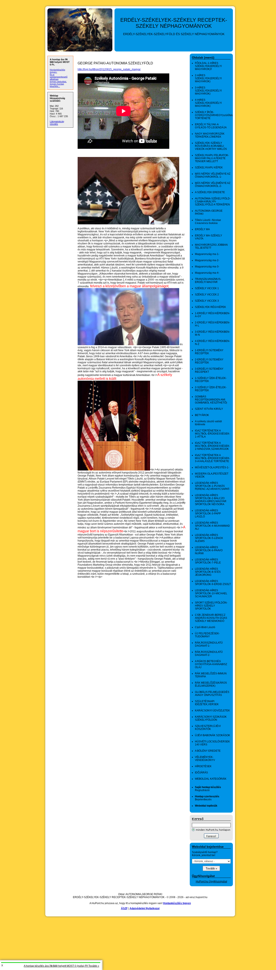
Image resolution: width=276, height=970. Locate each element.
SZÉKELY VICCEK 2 (207, 294)
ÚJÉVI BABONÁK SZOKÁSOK (212, 735)
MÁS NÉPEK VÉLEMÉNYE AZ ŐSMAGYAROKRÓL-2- (212, 185)
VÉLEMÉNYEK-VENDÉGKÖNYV (205, 759)
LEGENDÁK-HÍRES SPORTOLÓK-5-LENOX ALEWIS (209, 538)
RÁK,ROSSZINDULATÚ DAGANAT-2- (209, 653)
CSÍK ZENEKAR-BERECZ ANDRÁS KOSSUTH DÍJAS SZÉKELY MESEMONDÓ (211, 617)
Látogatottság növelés (57, 122)
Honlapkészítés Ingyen (177, 903)
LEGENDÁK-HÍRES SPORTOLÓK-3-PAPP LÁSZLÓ (208, 513)
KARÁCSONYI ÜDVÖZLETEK (212, 710)
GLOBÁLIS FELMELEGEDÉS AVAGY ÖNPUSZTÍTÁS (212, 694)
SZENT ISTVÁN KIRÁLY (209, 408)
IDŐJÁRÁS (201, 772)
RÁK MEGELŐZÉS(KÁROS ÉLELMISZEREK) (211, 684)
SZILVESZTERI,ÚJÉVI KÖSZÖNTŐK (208, 728)
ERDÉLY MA (202, 229)
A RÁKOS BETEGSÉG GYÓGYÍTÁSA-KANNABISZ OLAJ (211, 664)
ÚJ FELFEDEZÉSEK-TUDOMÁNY (207, 635)
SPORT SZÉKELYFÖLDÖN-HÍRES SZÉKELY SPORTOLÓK (211, 605)
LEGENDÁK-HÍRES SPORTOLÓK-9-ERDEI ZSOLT (213, 583)
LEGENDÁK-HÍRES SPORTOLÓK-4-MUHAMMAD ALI (212, 525)
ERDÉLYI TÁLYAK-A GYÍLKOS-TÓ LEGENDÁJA (211, 126)
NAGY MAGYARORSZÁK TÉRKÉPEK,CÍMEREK (209, 135)
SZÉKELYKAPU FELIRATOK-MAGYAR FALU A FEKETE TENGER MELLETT (212, 158)
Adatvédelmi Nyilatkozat (145, 908)
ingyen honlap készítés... (57, 85)
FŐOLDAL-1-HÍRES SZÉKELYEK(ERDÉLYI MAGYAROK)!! (208, 66)
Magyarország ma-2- (207, 260)
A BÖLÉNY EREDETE (208, 750)
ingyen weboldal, (58, 81)
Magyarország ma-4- (207, 272)
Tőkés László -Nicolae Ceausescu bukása (208, 222)
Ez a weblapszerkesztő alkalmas (58, 76)
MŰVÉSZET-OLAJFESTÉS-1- (212, 467)
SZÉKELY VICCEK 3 (207, 300)
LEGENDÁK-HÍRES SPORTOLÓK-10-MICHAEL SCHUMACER (211, 593)
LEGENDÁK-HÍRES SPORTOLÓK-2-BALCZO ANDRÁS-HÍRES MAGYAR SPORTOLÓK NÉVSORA (210, 500)
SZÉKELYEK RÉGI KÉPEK (210, 307)
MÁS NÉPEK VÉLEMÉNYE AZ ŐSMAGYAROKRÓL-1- (212, 175)
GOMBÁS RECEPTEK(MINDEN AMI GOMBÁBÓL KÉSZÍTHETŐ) (211, 399)
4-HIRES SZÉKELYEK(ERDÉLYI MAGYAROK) (208, 102)
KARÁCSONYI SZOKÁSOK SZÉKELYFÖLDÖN (211, 718)
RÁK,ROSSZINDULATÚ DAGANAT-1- (209, 644)
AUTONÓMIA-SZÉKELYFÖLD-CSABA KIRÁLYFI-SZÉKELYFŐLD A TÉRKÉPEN (213, 201)
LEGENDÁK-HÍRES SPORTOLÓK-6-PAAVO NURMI (209, 550)
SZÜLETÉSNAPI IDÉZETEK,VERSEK (207, 703)
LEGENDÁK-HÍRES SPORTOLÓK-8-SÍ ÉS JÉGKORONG (208, 571)
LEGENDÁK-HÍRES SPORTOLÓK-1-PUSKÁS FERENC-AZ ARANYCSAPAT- (212, 485)
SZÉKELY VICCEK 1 (207, 288)
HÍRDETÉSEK (203, 766)
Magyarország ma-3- (207, 266)
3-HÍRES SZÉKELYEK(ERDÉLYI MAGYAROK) (208, 90)
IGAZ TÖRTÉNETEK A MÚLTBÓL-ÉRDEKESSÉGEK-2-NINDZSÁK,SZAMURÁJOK (212, 445)
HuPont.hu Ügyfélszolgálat (211, 881)
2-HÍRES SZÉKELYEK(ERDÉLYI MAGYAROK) (208, 78)
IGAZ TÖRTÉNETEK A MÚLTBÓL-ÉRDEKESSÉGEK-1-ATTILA (212, 433)
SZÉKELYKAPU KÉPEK (209, 167)
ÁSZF (124, 908)
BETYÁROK (202, 415)
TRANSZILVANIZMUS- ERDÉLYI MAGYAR (208, 281)
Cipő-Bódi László (205, 627)
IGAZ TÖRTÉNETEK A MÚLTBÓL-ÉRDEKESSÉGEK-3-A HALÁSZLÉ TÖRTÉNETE (212, 458)
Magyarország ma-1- (207, 254)
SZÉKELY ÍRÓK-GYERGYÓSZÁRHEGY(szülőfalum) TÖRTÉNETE (216, 115)
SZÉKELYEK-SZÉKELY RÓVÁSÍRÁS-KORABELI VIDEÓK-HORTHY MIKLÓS (211, 146)
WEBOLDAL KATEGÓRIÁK (210, 778)
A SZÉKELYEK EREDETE (210, 192)
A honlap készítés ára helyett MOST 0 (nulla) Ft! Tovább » (61, 965)
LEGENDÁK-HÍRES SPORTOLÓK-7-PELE (208, 561)
